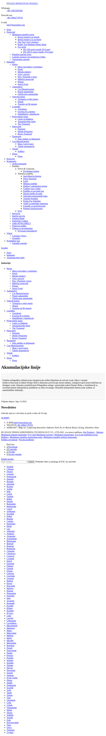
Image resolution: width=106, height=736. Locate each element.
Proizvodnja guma (20, 116)
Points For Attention (32, 201)
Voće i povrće (24, 74)
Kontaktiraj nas (13, 241)
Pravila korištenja (26, 440)
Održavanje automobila (28, 94)
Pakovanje (16, 126)
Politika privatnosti (9, 440)
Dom (9, 29)
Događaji (16, 238)
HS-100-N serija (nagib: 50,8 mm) (38, 52)
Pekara (21, 82)
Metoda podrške (30, 183)
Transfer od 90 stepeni (27, 104)
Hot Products (88, 432)
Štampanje (16, 136)
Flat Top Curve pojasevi (28, 42)
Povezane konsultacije (27, 231)
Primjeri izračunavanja (33, 208)
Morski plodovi (24, 72)
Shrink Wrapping (25, 131)
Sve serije (22, 47)
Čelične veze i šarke (32, 188)
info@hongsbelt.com (16, 25)
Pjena (20, 156)
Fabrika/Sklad (18, 218)
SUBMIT (5, 418)
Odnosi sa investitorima (22, 228)
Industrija (11, 62)
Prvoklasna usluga (31, 171)
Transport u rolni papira (28, 99)
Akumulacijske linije (27, 121)
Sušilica (21, 151)
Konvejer (11, 159)
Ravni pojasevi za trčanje (28, 37)
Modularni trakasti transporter (14, 435)
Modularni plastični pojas (23, 34)
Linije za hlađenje (25, 119)
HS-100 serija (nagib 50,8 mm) (36, 49)
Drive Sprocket (29, 179)
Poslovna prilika (19, 226)
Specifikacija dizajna (32, 176)
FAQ (20, 211)
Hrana (15, 64)
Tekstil (15, 149)
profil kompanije (19, 164)
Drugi (14, 154)
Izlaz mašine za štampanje (29, 139)
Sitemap (99, 432)
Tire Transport (24, 124)
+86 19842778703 (15, 18)
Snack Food (23, 84)
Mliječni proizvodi (26, 79)
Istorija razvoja (18, 216)
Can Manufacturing (20, 141)
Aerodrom (22, 109)
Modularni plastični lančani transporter (60, 437)
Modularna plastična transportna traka (26, 437)
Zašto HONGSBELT (21, 223)
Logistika (16, 106)
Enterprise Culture (20, 221)
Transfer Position (30, 198)
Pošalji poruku (7, 459)
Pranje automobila (25, 92)
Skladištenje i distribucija (28, 114)
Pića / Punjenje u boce (27, 77)
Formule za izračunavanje (34, 206)
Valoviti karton (18, 97)
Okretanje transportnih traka (35, 196)
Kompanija (11, 161)
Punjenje (21, 129)
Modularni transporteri (64, 435)
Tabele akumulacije (26, 146)
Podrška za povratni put (33, 191)
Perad (20, 69)
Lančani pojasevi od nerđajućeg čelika (28, 57)
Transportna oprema (21, 59)
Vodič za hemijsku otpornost (35, 203)
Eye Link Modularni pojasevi (40, 435)
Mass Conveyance (26, 144)
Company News (19, 236)
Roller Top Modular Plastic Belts (32, 44)
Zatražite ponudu (19, 243)
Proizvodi (11, 32)
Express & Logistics (26, 111)
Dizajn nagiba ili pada (32, 193)
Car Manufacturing (26, 89)
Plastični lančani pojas (21, 54)
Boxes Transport (25, 134)
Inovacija (16, 213)
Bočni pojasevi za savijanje (29, 39)
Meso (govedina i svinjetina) (30, 67)
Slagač (20, 101)
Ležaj (25, 181)
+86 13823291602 (15, 10)
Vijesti (9, 233)
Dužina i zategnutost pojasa (35, 186)
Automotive (17, 87)
